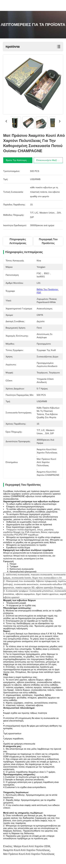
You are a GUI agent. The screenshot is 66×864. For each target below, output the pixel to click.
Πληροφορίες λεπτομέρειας (17, 241)
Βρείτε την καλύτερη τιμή (19, 160)
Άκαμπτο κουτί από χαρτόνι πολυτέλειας (26, 850)
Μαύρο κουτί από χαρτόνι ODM (32, 846)
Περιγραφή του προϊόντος (48, 241)
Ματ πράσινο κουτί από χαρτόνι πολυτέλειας (29, 854)
